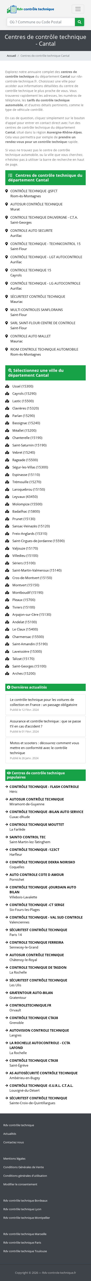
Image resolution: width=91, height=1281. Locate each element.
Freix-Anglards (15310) (29, 533)
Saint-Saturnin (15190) (28, 445)
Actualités (9, 1134)
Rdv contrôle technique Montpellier (26, 1218)
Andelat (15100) (24, 622)
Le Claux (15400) (24, 629)
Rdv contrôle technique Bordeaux (25, 1200)
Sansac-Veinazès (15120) (30, 526)
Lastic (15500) (22, 401)
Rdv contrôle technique (18, 1125)
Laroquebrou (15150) (28, 489)
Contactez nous (13, 1142)
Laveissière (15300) (26, 651)
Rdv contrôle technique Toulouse (25, 1251)
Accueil (11, 56)
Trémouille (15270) (26, 482)
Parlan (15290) (23, 415)
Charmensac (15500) (27, 636)
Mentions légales (14, 1158)
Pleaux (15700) (23, 600)
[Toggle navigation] (78, 9)
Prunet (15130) (23, 519)
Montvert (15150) (25, 585)
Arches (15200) (23, 673)
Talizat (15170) (22, 658)
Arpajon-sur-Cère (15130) (31, 614)
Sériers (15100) (23, 563)
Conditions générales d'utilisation (25, 1176)
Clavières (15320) (25, 408)
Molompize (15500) (26, 504)
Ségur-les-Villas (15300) (29, 467)
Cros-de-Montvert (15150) (31, 578)
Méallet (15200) (23, 430)
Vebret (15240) (23, 452)
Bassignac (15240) (25, 423)
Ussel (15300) (22, 386)
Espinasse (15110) (25, 474)
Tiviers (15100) (23, 607)
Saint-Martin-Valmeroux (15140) (36, 570)
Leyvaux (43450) (24, 496)
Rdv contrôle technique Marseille (24, 1234)
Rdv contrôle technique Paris (22, 1242)
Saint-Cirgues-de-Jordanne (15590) (37, 541)
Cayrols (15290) (23, 393)
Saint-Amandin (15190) (29, 644)
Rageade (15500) (24, 460)
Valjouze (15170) (24, 548)
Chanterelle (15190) (26, 437)
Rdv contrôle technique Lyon (22, 1209)
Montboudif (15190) (27, 592)
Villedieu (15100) (24, 555)
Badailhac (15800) (25, 511)
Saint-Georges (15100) (28, 666)
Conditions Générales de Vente (23, 1167)
